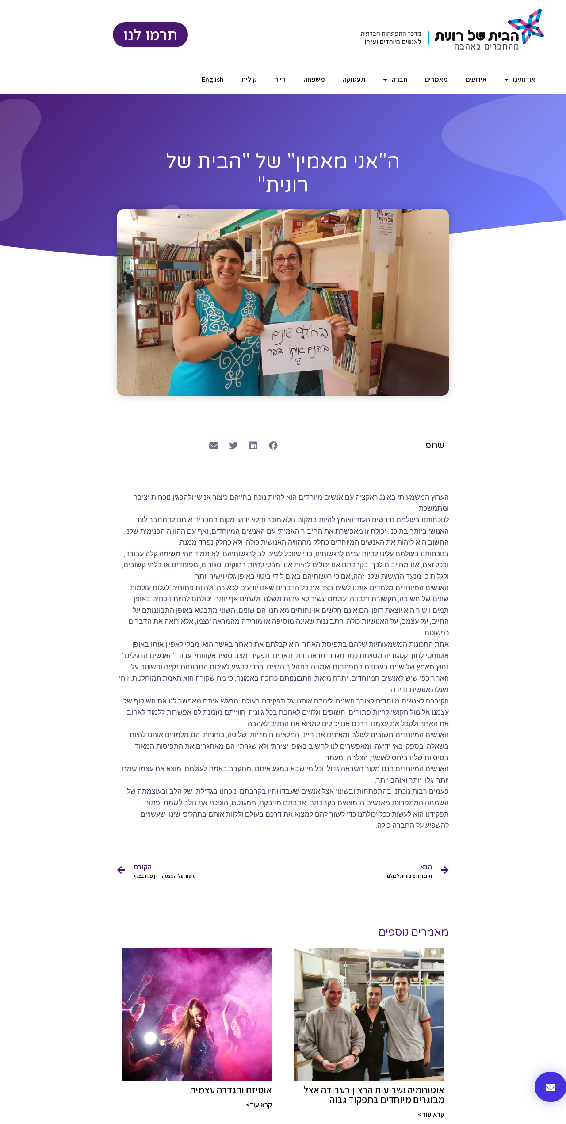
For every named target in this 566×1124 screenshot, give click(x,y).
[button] (273, 446)
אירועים (476, 79)
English (213, 79)
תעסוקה (354, 79)
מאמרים (436, 79)
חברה (399, 79)
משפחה (314, 79)
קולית (249, 79)
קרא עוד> (431, 1114)
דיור (280, 79)
